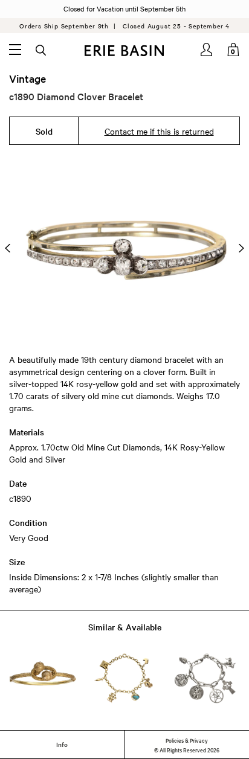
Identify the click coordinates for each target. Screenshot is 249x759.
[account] (207, 49)
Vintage (27, 78)
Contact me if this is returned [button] (159, 131)
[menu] (15, 49)
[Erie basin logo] (124, 50)
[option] (124, 248)
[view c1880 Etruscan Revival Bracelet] (43, 678)
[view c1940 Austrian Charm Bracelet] (124, 678)
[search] (41, 50)
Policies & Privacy (187, 739)
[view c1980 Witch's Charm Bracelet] (206, 678)
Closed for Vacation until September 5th (124, 8)
